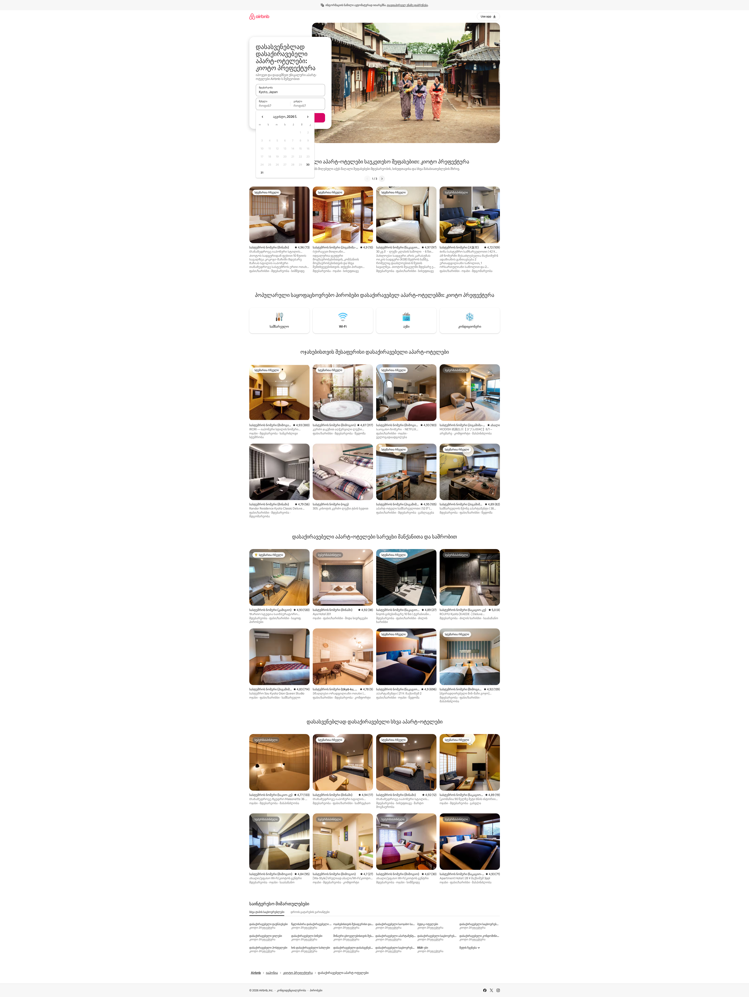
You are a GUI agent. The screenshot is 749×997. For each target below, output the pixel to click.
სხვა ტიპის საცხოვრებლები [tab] (266, 912)
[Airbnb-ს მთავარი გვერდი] (259, 16)
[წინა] (367, 179)
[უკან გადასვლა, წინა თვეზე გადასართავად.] (262, 117)
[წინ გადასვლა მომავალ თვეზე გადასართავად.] (307, 117)
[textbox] (273, 105)
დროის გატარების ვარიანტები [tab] (310, 912)
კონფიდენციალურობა (291, 990)
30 (308, 164)
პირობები (316, 990)
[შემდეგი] (382, 179)
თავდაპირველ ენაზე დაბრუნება (407, 5)
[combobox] (290, 92)
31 (262, 172)
